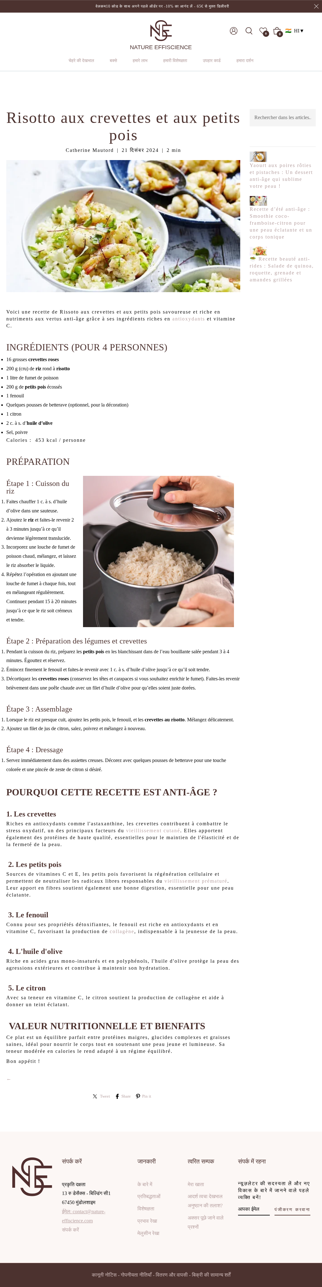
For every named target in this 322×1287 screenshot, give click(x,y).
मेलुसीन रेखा (148, 1233)
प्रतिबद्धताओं (148, 1196)
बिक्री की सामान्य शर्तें (211, 1275)
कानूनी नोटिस (104, 1275)
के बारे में (144, 1184)
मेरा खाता (196, 1184)
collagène (122, 931)
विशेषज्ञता (145, 1208)
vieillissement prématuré (195, 881)
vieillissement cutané (153, 830)
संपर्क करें (70, 1229)
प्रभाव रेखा (147, 1221)
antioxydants (188, 318)
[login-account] (234, 31)
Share (126, 1096)
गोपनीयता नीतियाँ (136, 1275)
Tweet (105, 1096)
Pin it (146, 1096)
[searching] (251, 31)
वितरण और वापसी (172, 1275)
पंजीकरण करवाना (292, 1209)
